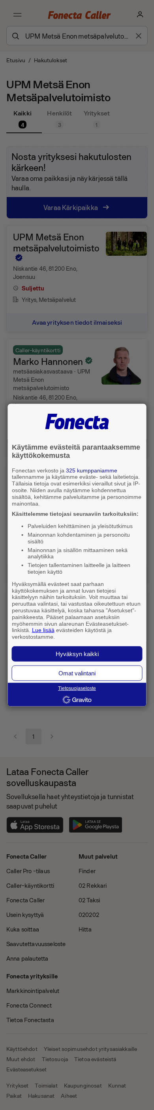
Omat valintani (77, 673)
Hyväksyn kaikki (77, 654)
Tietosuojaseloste (77, 688)
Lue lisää (43, 630)
